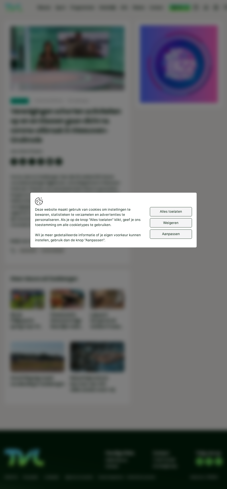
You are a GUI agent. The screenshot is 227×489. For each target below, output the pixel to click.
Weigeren (170, 223)
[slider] (67, 75)
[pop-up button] (109, 83)
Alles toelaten (171, 211)
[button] (68, 59)
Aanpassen (171, 234)
